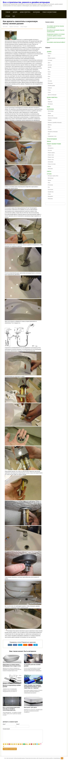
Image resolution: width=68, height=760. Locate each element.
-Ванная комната (51, 58)
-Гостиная (50, 60)
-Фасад (49, 166)
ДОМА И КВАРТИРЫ (25, 12)
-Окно (49, 76)
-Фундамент (50, 196)
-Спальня (50, 87)
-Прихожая (50, 83)
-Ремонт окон (51, 155)
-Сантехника (16, 26)
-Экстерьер (50, 104)
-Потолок (50, 150)
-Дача (49, 62)
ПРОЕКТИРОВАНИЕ (52, 139)
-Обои (49, 74)
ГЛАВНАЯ (7, 12)
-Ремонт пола (51, 157)
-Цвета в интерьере (52, 94)
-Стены (49, 90)
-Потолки (50, 81)
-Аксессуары (50, 111)
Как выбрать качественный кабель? (56, 42)
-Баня (49, 55)
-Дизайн (49, 67)
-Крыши (49, 180)
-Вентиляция (50, 178)
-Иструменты (50, 148)
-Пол (49, 78)
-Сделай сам (50, 191)
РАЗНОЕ (49, 141)
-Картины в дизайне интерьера (54, 122)
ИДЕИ (48, 106)
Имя (4, 724)
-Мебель (49, 124)
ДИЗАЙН (15, 12)
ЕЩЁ (14, 16)
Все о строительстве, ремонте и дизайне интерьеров (26, 2)
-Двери (49, 113)
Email (18, 724)
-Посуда (49, 129)
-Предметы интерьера (53, 131)
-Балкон (49, 53)
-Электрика (50, 168)
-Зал (49, 69)
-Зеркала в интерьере (52, 118)
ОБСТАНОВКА (36, 12)
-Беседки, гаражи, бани (53, 175)
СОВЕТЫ (49, 171)
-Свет (49, 134)
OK (62, 758)
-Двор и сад (50, 115)
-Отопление (50, 185)
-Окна (49, 127)
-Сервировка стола (52, 136)
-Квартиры (50, 101)
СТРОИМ (7, 16)
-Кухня (49, 71)
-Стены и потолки (51, 164)
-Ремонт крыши (51, 152)
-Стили (49, 92)
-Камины (49, 120)
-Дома (49, 99)
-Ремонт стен (51, 159)
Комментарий (6, 729)
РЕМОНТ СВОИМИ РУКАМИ (49, 12)
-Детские (50, 65)
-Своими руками (51, 85)
